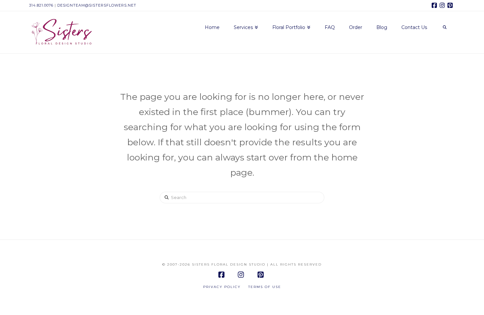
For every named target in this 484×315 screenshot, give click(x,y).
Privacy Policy (222, 287)
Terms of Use (264, 287)
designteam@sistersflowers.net (96, 5)
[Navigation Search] (444, 27)
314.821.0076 (41, 5)
